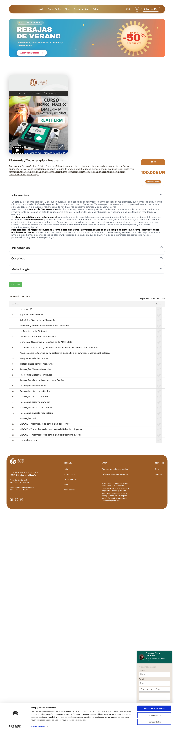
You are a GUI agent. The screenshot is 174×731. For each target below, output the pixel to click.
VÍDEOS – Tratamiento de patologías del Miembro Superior (51, 429)
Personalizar (153, 715)
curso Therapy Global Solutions (75, 169)
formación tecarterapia (103, 171)
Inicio (41, 9)
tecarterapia (33, 174)
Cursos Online (54, 9)
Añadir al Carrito (153, 181)
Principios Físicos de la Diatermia (37, 320)
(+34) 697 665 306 (21, 482)
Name (142, 670)
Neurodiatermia (28, 440)
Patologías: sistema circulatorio (36, 407)
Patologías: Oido (28, 418)
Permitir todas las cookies (154, 708)
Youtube (158, 474)
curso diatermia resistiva (109, 166)
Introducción (26, 309)
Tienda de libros (81, 9)
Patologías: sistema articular (35, 391)
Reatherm (14, 174)
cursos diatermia (100, 169)
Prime (96, 9)
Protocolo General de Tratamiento (38, 336)
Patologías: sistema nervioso (35, 396)
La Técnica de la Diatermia (34, 331)
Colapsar (160, 298)
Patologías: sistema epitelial (35, 402)
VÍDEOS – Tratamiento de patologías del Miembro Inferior (50, 435)
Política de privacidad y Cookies (115, 474)
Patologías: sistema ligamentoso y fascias (42, 380)
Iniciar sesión (150, 9)
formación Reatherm (79, 171)
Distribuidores (69, 490)
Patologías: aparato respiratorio (36, 413)
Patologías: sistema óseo (33, 385)
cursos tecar (116, 169)
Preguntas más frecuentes (34, 358)
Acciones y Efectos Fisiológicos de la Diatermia (45, 325)
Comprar (15, 284)
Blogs (67, 9)
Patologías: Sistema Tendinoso (36, 375)
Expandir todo (147, 298)
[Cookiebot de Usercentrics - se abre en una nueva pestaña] (15, 726)
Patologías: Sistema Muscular (35, 369)
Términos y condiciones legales (115, 469)
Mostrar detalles (38, 726)
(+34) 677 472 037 (21, 490)
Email (141, 679)
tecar (23, 174)
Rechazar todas (154, 722)
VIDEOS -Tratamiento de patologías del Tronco (45, 424)
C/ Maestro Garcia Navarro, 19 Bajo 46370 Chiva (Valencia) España (24, 473)
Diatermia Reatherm (56, 171)
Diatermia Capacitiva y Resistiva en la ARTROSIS (46, 342)
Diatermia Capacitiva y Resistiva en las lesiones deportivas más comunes (59, 347)
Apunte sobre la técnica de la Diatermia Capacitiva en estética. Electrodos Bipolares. (65, 353)
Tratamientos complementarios (37, 364)
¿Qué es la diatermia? (31, 314)
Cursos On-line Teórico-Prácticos (39, 166)
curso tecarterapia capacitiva (42, 169)
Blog (157, 469)
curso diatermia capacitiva (81, 166)
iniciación (120, 171)
